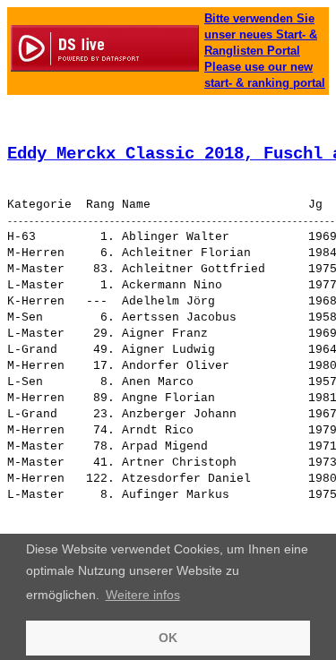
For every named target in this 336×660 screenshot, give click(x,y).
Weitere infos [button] (143, 594)
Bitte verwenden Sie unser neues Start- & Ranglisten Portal (260, 34)
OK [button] (168, 637)
